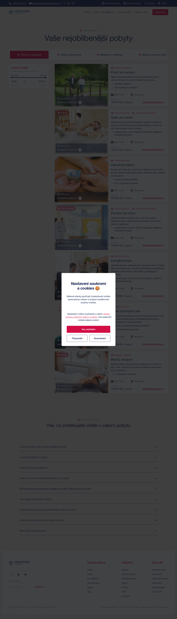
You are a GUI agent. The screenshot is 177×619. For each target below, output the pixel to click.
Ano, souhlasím (88, 329)
